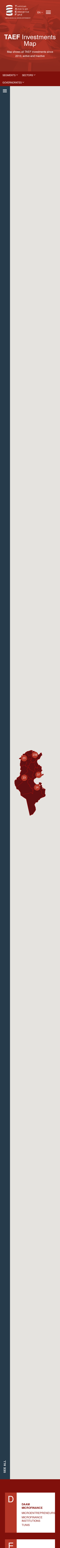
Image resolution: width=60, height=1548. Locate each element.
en (38, 12)
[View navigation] (48, 12)
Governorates (12, 82)
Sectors (27, 75)
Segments (9, 75)
